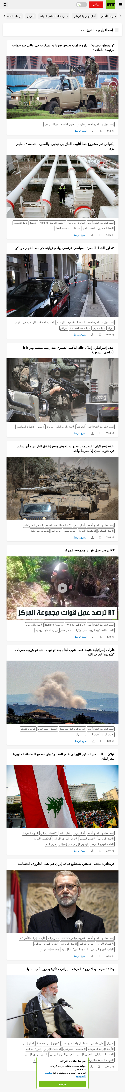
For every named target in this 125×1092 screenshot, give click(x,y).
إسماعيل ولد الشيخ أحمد (101, 124)
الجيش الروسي (34, 624)
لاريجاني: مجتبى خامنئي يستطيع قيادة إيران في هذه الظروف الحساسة (66, 863)
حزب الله (56, 530)
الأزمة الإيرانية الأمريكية (72, 728)
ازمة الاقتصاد (21, 222)
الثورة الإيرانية (30, 833)
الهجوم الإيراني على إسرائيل (73, 844)
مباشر (96, 4)
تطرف (81, 124)
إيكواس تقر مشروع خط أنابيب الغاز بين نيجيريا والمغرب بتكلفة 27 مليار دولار (65, 146)
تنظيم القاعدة (68, 124)
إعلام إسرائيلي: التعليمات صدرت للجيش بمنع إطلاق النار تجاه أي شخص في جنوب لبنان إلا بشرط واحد (65, 448)
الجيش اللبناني (106, 530)
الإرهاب (61, 322)
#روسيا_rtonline (54, 624)
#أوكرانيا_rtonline (75, 624)
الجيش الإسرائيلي (65, 426)
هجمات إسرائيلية (25, 426)
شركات (76, 228)
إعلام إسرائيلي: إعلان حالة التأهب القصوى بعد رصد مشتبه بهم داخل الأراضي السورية (68, 350)
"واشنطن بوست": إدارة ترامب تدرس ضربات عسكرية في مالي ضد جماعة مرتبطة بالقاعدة (63, 47)
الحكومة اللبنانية (87, 530)
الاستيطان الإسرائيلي (74, 1049)
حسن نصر (65, 630)
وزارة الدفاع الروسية (46, 630)
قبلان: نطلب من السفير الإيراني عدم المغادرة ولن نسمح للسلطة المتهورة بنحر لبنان (64, 756)
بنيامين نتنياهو (28, 728)
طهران (110, 1043)
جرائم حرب (98, 328)
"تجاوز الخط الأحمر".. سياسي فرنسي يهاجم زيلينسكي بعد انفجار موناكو (65, 248)
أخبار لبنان (79, 525)
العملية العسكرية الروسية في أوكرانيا (34, 322)
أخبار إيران (79, 833)
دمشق (40, 426)
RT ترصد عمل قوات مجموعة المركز (89, 550)
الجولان (81, 426)
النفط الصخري (106, 228)
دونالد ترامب (51, 124)
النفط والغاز (89, 228)
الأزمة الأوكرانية (76, 322)
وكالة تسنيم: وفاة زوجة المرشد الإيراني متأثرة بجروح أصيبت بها (71, 969)
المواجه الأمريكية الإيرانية (75, 949)
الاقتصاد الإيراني (48, 833)
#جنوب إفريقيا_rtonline (52, 222)
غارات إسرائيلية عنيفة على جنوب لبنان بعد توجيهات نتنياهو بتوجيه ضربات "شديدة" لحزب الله (65, 652)
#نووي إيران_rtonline (73, 938)
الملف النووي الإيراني (102, 844)
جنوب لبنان (70, 530)
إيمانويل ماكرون (76, 222)
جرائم (110, 328)
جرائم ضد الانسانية (80, 328)
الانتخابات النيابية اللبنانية (58, 525)
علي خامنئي (97, 1043)
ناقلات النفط (62, 228)
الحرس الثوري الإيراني (65, 838)
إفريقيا (33, 222)
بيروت (49, 426)
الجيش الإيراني (106, 838)
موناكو (63, 328)
